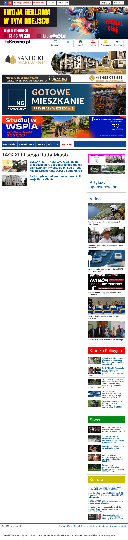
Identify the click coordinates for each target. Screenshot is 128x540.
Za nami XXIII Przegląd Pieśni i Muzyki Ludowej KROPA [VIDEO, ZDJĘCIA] (104, 488)
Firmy (67, 45)
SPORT (41, 144)
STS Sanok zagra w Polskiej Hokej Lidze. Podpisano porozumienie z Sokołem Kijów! (113, 439)
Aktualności (63, 3)
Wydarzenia (106, 45)
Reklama (52, 3)
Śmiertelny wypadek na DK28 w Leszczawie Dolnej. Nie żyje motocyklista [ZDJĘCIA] (112, 404)
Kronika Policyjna (106, 350)
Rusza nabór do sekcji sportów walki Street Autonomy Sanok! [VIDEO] (113, 429)
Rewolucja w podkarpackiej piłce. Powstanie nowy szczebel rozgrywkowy (113, 468)
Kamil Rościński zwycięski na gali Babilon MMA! (113, 447)
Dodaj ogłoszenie (23, 3)
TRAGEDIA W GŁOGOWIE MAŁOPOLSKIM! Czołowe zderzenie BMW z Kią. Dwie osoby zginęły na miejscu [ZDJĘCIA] (106, 384)
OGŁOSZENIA (26, 144)
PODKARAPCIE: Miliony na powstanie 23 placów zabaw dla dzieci (105, 502)
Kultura (96, 479)
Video (95, 198)
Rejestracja (118, 2)
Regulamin (103, 526)
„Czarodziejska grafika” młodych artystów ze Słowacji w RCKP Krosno (112, 517)
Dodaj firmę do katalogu (85, 526)
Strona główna (66, 526)
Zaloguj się (105, 2)
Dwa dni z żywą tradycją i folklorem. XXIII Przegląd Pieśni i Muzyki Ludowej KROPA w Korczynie (105, 495)
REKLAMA (66, 144)
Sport (80, 45)
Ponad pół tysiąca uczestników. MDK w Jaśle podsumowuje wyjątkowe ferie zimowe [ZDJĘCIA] (105, 509)
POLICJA (53, 144)
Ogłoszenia (55, 45)
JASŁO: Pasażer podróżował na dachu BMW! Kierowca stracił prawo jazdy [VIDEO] (111, 394)
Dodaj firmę (40, 3)
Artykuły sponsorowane (103, 184)
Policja (93, 45)
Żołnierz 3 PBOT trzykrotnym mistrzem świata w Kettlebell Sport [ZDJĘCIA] (112, 458)
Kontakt (122, 526)
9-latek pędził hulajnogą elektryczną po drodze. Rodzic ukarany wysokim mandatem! (113, 361)
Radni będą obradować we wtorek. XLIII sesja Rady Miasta (55, 178)
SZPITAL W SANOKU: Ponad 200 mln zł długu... (106, 340)
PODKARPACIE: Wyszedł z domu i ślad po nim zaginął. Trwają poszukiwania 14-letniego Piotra (106, 372)
